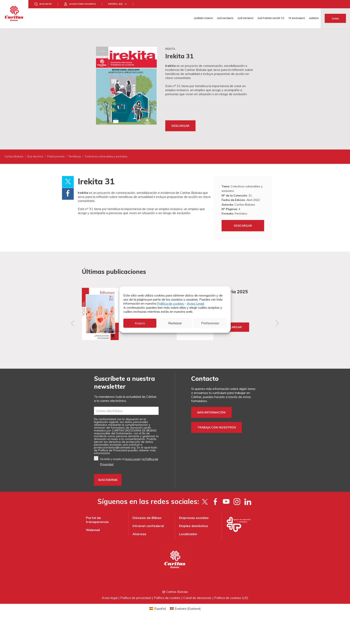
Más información (211, 412)
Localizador (188, 534)
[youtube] (226, 501)
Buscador (45, 4)
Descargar (180, 126)
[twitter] (205, 501)
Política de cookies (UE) (231, 598)
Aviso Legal (195, 303)
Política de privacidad (135, 598)
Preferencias (210, 323)
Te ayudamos (296, 18)
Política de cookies (170, 303)
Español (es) (115, 4)
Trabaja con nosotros (216, 427)
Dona (335, 18)
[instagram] (237, 501)
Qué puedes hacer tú (270, 18)
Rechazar (175, 323)
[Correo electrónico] (126, 411)
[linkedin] (248, 501)
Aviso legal (109, 598)
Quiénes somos (203, 18)
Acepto (140, 323)
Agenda (314, 18)
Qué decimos (245, 18)
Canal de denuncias (197, 598)
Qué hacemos (225, 18)
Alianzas (139, 534)
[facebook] (215, 501)
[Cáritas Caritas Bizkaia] (14, 14)
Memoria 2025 (232, 292)
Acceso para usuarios (82, 4)
